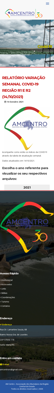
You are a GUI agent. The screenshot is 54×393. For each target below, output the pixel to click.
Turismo (5, 301)
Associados (6, 284)
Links (3, 288)
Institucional (7, 280)
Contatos (5, 306)
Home (39, 51)
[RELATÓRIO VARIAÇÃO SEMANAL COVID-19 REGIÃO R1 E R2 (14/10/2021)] (27, 128)
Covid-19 (48, 51)
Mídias (4, 293)
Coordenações (8, 297)
